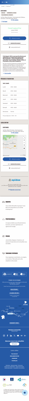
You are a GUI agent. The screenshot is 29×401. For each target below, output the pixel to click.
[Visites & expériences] (14, 5)
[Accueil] (10, 5)
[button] (19, 5)
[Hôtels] (12, 5)
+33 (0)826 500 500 (14, 293)
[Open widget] (25, 392)
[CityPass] (13, 5)
